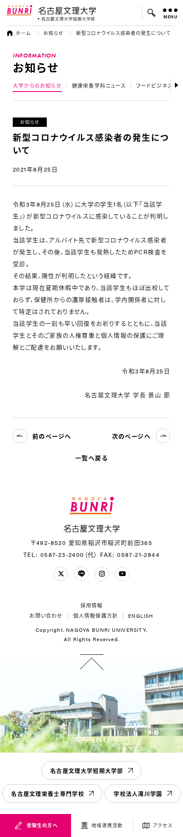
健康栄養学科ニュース (99, 85)
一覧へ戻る (91, 457)
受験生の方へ (42, 825)
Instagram (101, 574)
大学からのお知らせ (37, 85)
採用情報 (91, 605)
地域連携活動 (107, 825)
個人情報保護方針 (95, 615)
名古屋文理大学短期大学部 (86, 770)
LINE (81, 574)
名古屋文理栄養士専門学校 (47, 793)
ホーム (23, 33)
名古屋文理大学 (67, 10)
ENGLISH (140, 615)
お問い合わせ (46, 615)
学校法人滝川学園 (138, 793)
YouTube (122, 574)
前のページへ (51, 436)
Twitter (61, 574)
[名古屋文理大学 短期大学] (66, 19)
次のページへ (131, 436)
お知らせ (53, 33)
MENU (170, 17)
